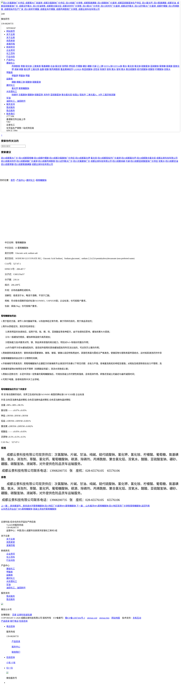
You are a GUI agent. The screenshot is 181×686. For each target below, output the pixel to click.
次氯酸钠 (23, 95)
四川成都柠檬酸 (41, 158)
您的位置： (5, 180)
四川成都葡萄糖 (26, 158)
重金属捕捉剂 (66, 69)
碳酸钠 (28, 82)
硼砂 (85, 66)
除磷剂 (15, 95)
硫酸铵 (151, 69)
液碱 (16, 69)
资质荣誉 (10, 41)
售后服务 (10, 110)
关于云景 (10, 34)
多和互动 (137, 618)
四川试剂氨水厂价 (64, 161)
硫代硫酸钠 (142, 69)
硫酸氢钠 (145, 66)
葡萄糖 (162, 66)
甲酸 (27, 76)
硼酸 (89, 66)
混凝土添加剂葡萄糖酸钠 (44, 509)
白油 (52, 66)
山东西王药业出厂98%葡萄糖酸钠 (16, 509)
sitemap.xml (92, 618)
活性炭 (96, 69)
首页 (13, 180)
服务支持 (10, 104)
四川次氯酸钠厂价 (81, 161)
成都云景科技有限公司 (167, 158)
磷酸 (14, 82)
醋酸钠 (31, 95)
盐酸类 (9, 79)
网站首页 (10, 31)
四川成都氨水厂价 (9, 158)
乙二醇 (100, 66)
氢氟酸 (169, 66)
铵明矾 (65, 66)
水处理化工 (11, 91)
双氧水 (167, 69)
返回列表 (145, 506)
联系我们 (10, 114)
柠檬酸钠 (159, 69)
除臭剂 (103, 69)
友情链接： (6, 615)
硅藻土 (76, 95)
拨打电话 (14, 621)
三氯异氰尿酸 (109, 95)
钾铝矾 (72, 66)
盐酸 (42, 69)
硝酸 (21, 69)
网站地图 (115, 618)
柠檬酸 (79, 66)
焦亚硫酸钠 (87, 69)
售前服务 (10, 107)
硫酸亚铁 (38, 95)
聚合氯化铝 (66, 95)
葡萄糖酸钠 (24, 88)
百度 (14, 615)
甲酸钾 (15, 76)
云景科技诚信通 (24, 615)
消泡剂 (46, 95)
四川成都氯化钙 (128, 158)
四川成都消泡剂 (8, 161)
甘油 (8, 98)
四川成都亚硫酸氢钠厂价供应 (144, 161)
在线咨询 (23, 621)
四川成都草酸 (7, 164)
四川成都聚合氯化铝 (146, 158)
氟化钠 (137, 66)
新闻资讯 (10, 47)
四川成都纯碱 (118, 161)
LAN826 (77, 69)
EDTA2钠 (108, 66)
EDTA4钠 (117, 66)
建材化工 (10, 85)
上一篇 (4, 506)
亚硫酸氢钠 (55, 95)
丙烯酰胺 (16, 66)
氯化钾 (27, 69)
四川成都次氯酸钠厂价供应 (62, 158)
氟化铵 (130, 66)
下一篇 (79, 506)
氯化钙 (15, 88)
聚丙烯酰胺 (54, 69)
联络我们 (16, 652)
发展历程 (10, 44)
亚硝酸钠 (154, 66)
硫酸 (47, 69)
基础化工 (10, 63)
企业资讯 (10, 50)
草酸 (23, 66)
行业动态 (10, 56)
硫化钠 (28, 66)
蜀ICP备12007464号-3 (75, 618)
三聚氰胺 (36, 66)
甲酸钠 (22, 76)
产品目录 (5, 621)
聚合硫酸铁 (131, 69)
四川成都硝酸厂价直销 (27, 161)
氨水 (125, 66)
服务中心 (16, 647)
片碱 (94, 66)
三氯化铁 (35, 69)
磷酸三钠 (20, 82)
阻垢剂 (83, 95)
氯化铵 (58, 66)
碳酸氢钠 (36, 82)
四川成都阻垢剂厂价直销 (109, 158)
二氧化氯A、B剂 (94, 95)
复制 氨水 (111, 69)
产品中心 (10, 60)
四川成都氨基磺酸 (22, 164)
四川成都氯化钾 (82, 158)
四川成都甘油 (171, 161)
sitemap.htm (104, 618)
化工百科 (10, 53)
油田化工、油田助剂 (15, 101)
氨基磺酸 (45, 66)
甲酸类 (9, 72)
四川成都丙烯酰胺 (46, 161)
